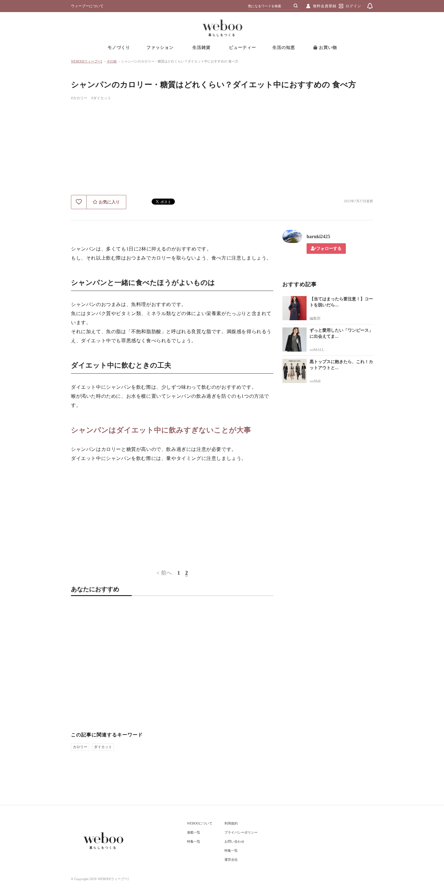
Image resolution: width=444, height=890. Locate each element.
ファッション (160, 47)
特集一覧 (193, 841)
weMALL (317, 350)
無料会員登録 (324, 6)
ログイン (353, 6)
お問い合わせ (234, 841)
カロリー (80, 747)
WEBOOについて (199, 823)
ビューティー (242, 47)
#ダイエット (101, 98)
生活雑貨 (201, 47)
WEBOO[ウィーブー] (86, 61)
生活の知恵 (283, 47)
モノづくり (119, 47)
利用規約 (231, 823)
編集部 (315, 318)
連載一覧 (193, 832)
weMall (315, 381)
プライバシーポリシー (241, 832)
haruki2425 (318, 236)
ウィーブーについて (87, 6)
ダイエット (103, 747)
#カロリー (79, 98)
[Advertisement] (222, 149)
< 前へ (164, 573)
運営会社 (231, 859)
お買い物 (327, 47)
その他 (112, 61)
